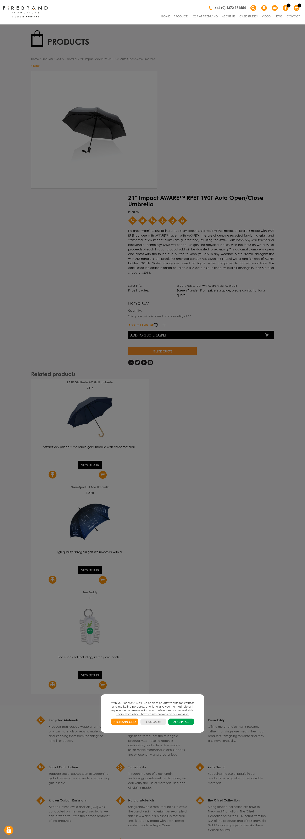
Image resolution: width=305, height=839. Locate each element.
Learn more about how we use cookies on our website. (152, 714)
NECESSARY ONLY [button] (124, 722)
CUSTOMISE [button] (153, 722)
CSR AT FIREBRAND (205, 16)
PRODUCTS (181, 16)
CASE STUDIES (248, 16)
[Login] (265, 8)
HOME (165, 16)
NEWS (278, 16)
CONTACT (293, 16)
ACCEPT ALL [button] (181, 722)
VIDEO (266, 16)
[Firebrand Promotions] (25, 12)
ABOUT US (228, 16)
